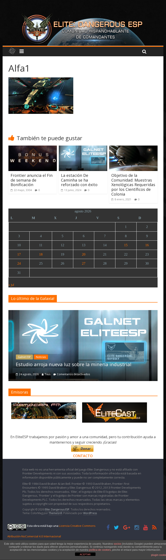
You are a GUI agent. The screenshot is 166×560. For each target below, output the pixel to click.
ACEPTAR (85, 554)
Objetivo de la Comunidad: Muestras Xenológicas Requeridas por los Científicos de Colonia (133, 184)
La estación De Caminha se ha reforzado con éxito (79, 180)
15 (126, 245)
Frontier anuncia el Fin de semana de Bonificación (32, 180)
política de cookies (100, 549)
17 (19, 254)
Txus (47, 374)
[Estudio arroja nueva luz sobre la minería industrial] (83, 312)
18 (41, 254)
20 (83, 254)
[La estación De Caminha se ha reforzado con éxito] (83, 148)
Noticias (41, 357)
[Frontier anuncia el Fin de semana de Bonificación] (32, 148)
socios (117, 543)
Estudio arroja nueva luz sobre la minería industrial (73, 364)
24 (19, 263)
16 (147, 245)
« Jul (11, 285)
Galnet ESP (24, 357)
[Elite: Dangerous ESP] (83, 13)
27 (83, 263)
